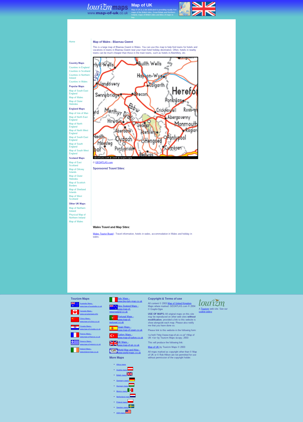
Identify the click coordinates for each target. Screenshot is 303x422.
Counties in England (79, 67)
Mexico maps (121, 391)
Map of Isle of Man (78, 113)
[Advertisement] (135, 31)
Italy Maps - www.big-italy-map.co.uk (130, 300)
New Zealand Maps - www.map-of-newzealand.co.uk (124, 309)
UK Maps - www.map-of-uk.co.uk (128, 343)
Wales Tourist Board (103, 233)
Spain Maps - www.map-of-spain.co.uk (130, 328)
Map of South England (76, 145)
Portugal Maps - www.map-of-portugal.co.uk (121, 319)
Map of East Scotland (75, 164)
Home (72, 41)
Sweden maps (122, 407)
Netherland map (123, 397)
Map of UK (154, 347)
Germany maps (122, 381)
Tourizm (205, 309)
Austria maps (121, 370)
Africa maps (121, 364)
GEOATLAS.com (104, 162)
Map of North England (75, 125)
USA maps (120, 413)
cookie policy (205, 311)
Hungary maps (122, 386)
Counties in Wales (78, 81)
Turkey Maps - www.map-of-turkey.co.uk (130, 336)
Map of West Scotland (75, 197)
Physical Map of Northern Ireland (77, 216)
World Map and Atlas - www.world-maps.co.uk (129, 351)
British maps (121, 375)
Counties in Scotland (79, 71)
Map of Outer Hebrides (75, 103)
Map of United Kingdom (179, 303)
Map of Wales (76, 97)
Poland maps (122, 402)
